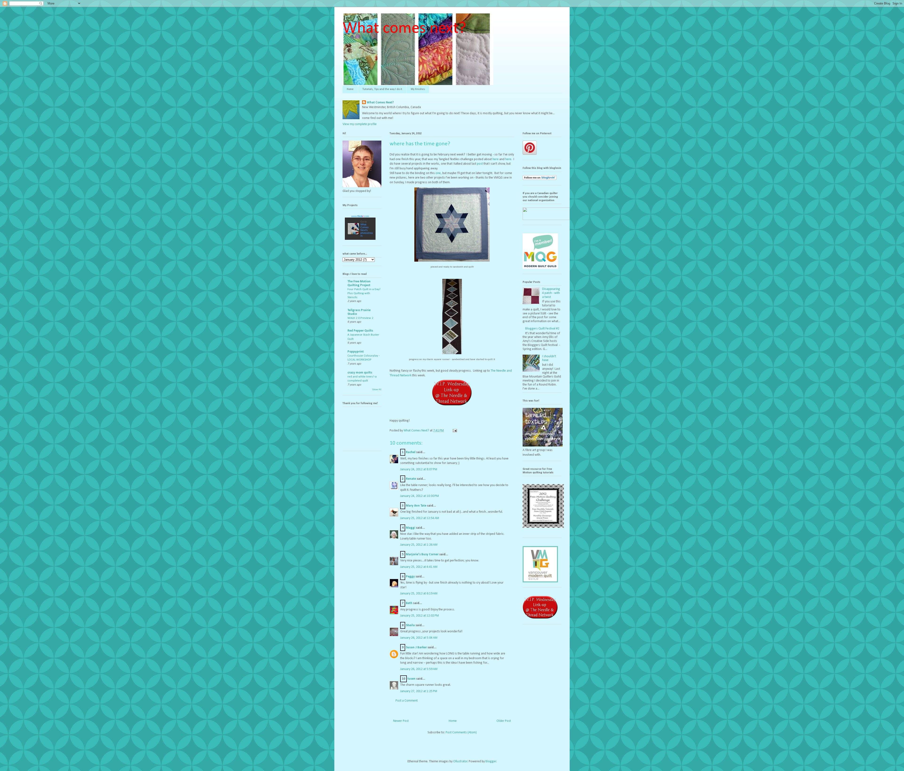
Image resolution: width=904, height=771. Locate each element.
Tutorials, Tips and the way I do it (382, 89)
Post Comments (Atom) (461, 732)
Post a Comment (407, 700)
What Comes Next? (380, 102)
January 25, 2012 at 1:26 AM (418, 545)
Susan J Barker (416, 647)
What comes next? (404, 28)
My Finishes (418, 89)
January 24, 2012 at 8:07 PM (418, 469)
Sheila (410, 625)
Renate (411, 479)
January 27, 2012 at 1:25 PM (418, 691)
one (438, 173)
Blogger (490, 761)
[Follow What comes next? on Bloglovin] (540, 179)
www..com (360, 216)
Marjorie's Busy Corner (422, 554)
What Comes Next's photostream (366, 230)
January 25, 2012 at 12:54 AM (419, 518)
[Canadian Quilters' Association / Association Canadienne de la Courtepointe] (546, 219)
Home (350, 89)
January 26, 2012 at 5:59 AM (418, 669)
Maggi (410, 528)
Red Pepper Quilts (360, 331)
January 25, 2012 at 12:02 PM (419, 615)
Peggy (410, 576)
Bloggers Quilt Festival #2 (542, 328)
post (480, 164)
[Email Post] (454, 430)
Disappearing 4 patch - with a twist (551, 293)
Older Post (503, 721)
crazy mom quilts (359, 372)
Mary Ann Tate (416, 505)
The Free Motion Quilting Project (359, 283)
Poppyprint (355, 351)
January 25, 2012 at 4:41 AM (418, 567)
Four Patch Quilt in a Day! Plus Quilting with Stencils (363, 293)
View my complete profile (360, 124)
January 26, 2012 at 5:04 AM (418, 638)
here (495, 159)
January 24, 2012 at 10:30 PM (419, 496)
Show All (376, 389)
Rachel (411, 452)
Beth (409, 603)
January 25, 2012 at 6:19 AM (418, 593)
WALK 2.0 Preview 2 (360, 318)
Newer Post (401, 721)
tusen (412, 679)
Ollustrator (460, 761)
